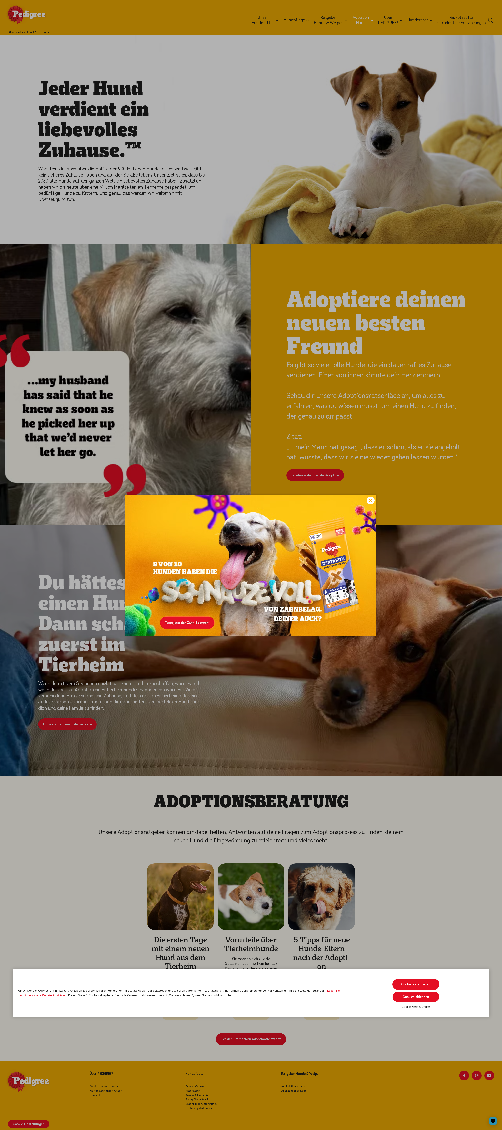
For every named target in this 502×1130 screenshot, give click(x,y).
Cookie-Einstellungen (416, 1007)
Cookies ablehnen (416, 997)
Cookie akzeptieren (415, 984)
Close (371, 500)
